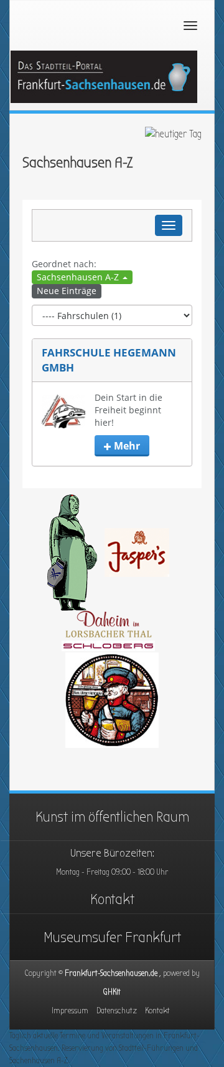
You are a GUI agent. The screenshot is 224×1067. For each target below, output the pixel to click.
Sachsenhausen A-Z (79, 277)
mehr (125, 446)
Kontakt (112, 899)
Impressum (70, 1010)
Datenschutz (116, 1010)
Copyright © (112, 973)
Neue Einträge (66, 291)
